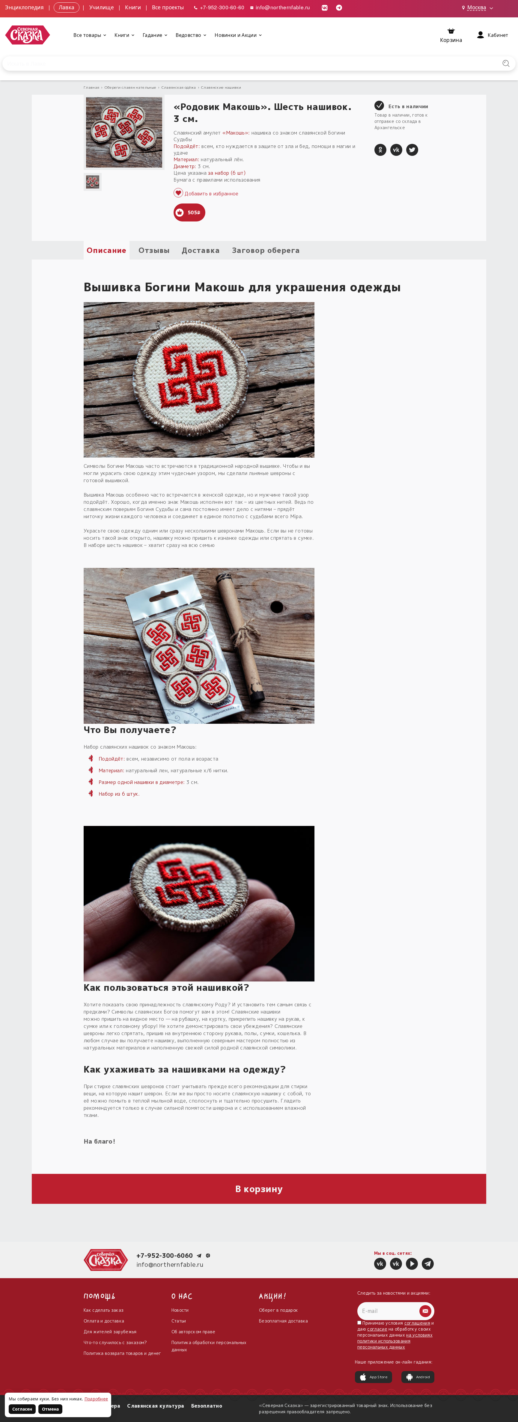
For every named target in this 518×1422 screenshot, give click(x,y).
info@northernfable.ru (282, 7)
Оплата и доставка (104, 1321)
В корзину (259, 1189)
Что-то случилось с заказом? (115, 1342)
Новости (180, 1310)
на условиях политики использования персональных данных (395, 1341)
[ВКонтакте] (396, 150)
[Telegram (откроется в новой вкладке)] (339, 7)
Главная (91, 87)
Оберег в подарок (278, 1310)
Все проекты (168, 7)
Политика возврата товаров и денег (122, 1353)
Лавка (67, 7)
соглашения (417, 1323)
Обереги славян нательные (130, 87)
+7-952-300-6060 (164, 1255)
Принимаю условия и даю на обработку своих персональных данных (395, 1335)
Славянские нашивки (221, 87)
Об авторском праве (193, 1331)
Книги (133, 7)
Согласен (22, 1409)
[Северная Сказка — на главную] (28, 35)
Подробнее (96, 1399)
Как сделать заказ (104, 1310)
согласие (377, 1329)
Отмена (50, 1409)
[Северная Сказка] (380, 1264)
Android (423, 1376)
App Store (379, 1376)
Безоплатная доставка (283, 1321)
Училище (101, 7)
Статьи (178, 1321)
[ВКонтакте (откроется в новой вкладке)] (324, 7)
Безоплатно (206, 1406)
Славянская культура (155, 1406)
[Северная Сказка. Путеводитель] (396, 1264)
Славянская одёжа (179, 87)
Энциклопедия (24, 7)
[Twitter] (412, 150)
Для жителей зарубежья (110, 1331)
